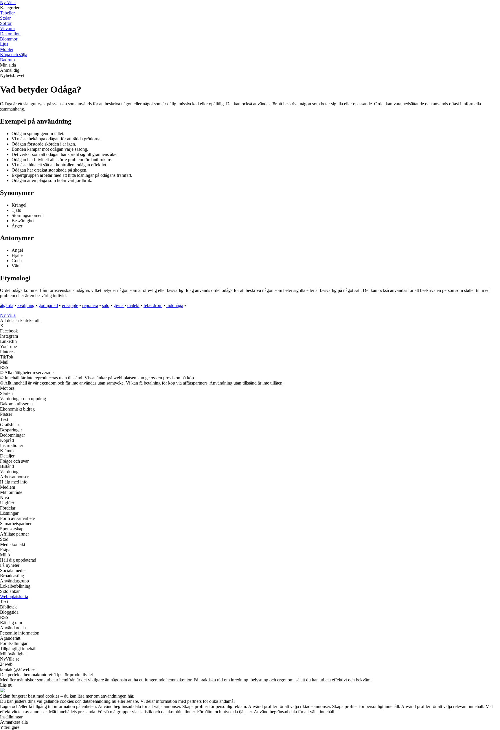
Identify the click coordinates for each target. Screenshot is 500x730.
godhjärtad (48, 305)
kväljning (25, 305)
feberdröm (153, 305)
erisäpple (70, 305)
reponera (90, 305)
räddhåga (174, 305)
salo (105, 305)
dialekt (133, 305)
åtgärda (6, 305)
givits (118, 305)
